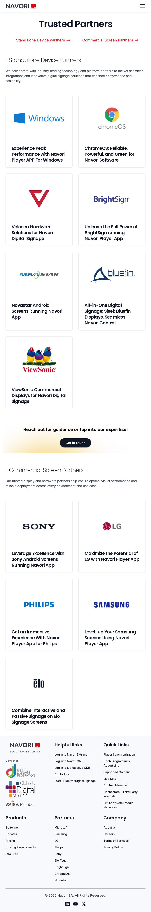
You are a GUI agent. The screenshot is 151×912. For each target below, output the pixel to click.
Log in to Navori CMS (69, 761)
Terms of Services (116, 840)
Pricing (10, 840)
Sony (58, 854)
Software (12, 827)
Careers (109, 834)
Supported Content (116, 772)
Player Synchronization (119, 754)
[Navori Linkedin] (67, 904)
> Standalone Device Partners (43, 60)
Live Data (109, 779)
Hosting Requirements (21, 847)
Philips (59, 847)
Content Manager (115, 785)
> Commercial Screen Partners (44, 470)
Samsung (61, 834)
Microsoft (61, 827)
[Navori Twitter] (83, 904)
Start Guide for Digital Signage (75, 781)
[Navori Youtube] (75, 904)
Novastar (61, 880)
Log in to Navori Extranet (71, 754)
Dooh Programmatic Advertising (117, 763)
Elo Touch (61, 860)
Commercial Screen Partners (107, 40)
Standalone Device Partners (40, 40)
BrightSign (62, 867)
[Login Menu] (142, 6)
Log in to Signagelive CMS (73, 768)
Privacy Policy (113, 847)
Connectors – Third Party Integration (120, 794)
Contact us (62, 774)
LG (56, 840)
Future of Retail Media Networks (118, 805)
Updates (11, 834)
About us (109, 827)
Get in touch (75, 443)
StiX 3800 (12, 854)
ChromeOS (62, 874)
